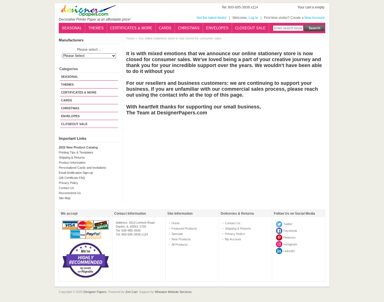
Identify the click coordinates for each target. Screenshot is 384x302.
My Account (233, 239)
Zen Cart (131, 292)
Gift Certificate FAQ (72, 177)
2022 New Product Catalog (78, 147)
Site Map (65, 198)
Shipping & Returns (72, 157)
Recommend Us (70, 193)
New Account (314, 17)
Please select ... (89, 50)
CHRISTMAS (189, 28)
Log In (253, 17)
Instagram (290, 244)
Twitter (287, 224)
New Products (181, 239)
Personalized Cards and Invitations (82, 167)
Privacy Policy (68, 183)
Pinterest (289, 237)
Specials (177, 234)
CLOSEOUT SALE (250, 28)
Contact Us (66, 188)
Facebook (290, 230)
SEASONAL (72, 28)
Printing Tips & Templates (76, 152)
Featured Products (184, 228)
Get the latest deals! (211, 17)
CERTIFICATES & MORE (131, 28)
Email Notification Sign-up (76, 172)
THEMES (96, 28)
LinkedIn (289, 251)
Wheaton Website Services (173, 292)
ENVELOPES (217, 28)
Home (130, 38)
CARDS (165, 28)
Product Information (72, 162)
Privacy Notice (235, 234)
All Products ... (181, 244)
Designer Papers (95, 292)
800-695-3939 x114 (243, 7)
